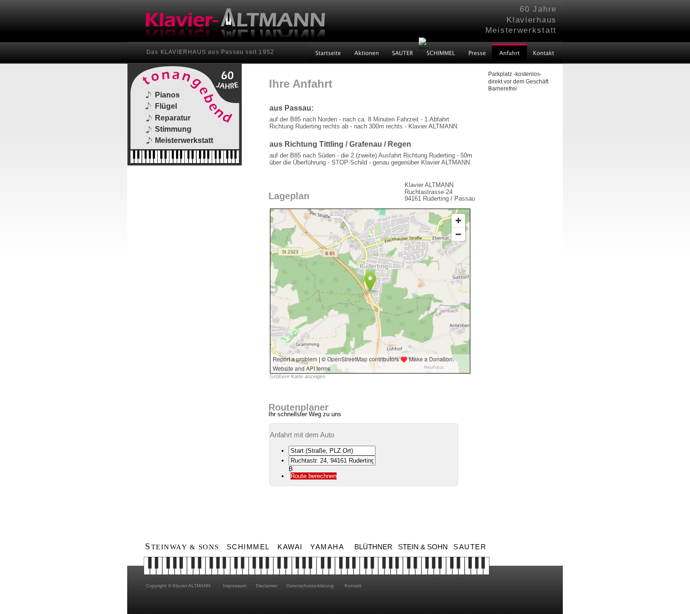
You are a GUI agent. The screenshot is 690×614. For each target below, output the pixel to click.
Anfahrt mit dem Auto (302, 435)
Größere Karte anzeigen (297, 376)
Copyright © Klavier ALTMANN (178, 585)
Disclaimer (265, 585)
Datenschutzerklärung (310, 585)
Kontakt (352, 585)
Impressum (234, 585)
